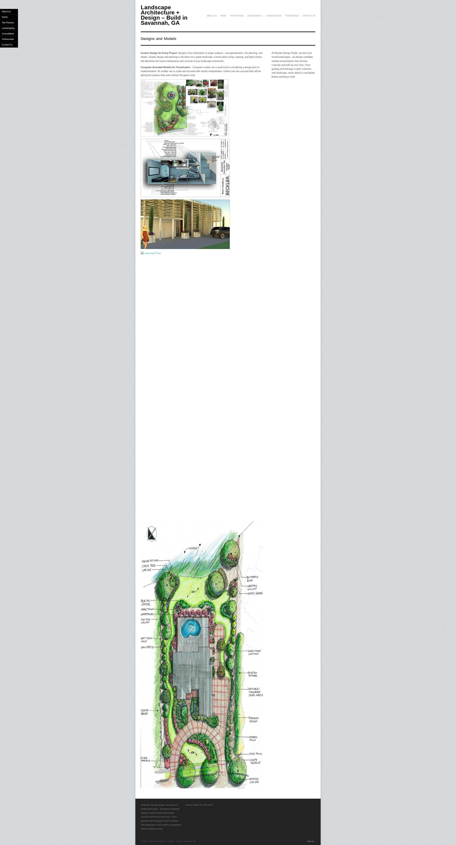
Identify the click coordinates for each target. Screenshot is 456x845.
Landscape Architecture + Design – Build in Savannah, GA (164, 15)
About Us (212, 16)
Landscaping (255, 16)
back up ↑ (311, 841)
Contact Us (309, 16)
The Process (237, 16)
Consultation (273, 16)
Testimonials (292, 16)
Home (223, 16)
